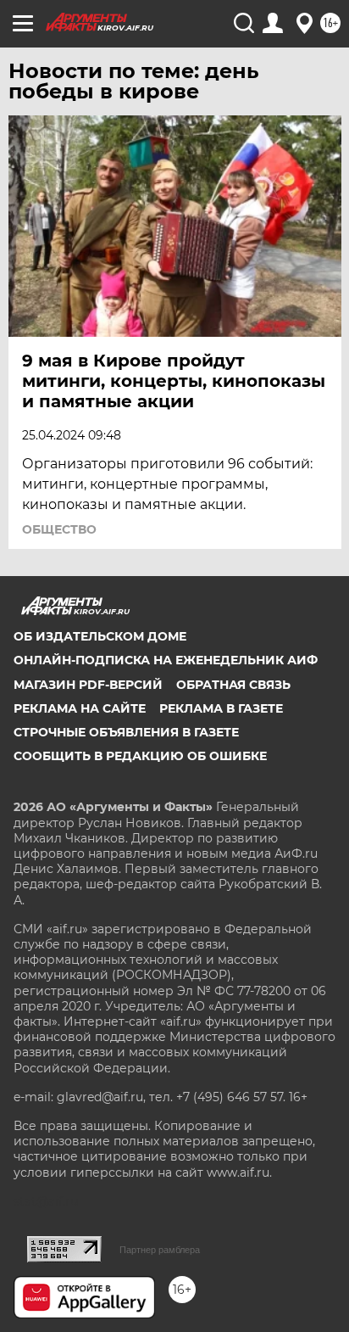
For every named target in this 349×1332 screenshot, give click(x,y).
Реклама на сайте (80, 708)
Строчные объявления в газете (126, 732)
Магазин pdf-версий (88, 684)
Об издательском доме (100, 636)
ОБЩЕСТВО (59, 529)
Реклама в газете (221, 708)
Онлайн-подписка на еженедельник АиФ (166, 660)
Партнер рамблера (159, 1250)
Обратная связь (233, 684)
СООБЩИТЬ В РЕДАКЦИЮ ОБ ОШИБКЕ (140, 756)
